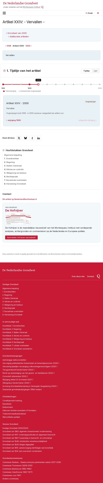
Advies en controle (14, 169)
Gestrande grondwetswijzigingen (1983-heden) (22, 389)
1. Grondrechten (9, 292)
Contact (90, 276)
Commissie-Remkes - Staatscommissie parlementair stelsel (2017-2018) (32, 462)
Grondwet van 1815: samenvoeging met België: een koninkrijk (28, 448)
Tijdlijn (86, 71)
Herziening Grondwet (16, 184)
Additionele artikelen (19, 36)
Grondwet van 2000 (17, 33)
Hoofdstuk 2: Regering (12, 329)
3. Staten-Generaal (10, 298)
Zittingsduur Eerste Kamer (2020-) (17, 383)
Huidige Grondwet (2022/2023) (15, 428)
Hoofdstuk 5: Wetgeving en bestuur (17, 339)
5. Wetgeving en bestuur (13, 305)
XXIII (9, 46)
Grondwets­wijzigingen (12, 356)
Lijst (95, 71)
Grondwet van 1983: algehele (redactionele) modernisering (27, 431)
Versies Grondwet (10, 424)
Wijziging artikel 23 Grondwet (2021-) (18, 380)
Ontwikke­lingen (9, 396)
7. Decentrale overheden (13, 311)
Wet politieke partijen (11, 417)
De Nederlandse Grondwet (20, 3)
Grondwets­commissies (12, 458)
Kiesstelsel (7, 404)
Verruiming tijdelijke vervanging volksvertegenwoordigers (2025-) (30, 366)
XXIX (27, 46)
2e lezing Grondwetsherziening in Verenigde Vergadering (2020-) (30, 386)
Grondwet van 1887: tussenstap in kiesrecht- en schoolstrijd (27, 438)
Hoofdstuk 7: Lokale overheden (16, 345)
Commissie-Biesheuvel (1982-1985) (17, 469)
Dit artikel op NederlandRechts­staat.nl (20, 199)
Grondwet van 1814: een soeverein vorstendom (22, 451)
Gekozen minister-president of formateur (19, 410)
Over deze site (78, 276)
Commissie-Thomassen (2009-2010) (18, 465)
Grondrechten (12, 158)
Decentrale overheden (16, 180)
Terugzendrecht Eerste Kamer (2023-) (18, 370)
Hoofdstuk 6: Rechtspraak (13, 342)
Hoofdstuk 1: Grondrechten (14, 326)
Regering (10, 162)
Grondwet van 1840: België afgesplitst (18, 444)
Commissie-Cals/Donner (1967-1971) (18, 472)
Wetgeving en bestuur (16, 173)
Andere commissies (11, 479)
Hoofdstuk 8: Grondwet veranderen (17, 349)
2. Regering (7, 295)
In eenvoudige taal (11, 322)
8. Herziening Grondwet (12, 315)
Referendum (8, 407)
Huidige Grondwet (10, 284)
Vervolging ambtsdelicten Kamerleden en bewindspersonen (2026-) (31, 363)
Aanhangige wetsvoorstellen (14, 360)
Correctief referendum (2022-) (15, 376)
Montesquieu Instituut (31, 7)
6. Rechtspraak (9, 308)
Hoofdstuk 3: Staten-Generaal (15, 332)
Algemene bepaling (13, 155)
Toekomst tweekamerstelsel (14, 414)
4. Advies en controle (11, 301)
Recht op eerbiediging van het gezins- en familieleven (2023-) (29, 373)
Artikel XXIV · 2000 (17, 103)
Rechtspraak (12, 176)
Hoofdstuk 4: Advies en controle (16, 336)
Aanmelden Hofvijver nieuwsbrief (21, 237)
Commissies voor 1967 (12, 475)
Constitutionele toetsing (12, 400)
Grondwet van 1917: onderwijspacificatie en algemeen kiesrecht (29, 435)
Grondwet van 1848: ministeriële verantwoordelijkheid (25, 441)
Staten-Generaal (14, 165)
